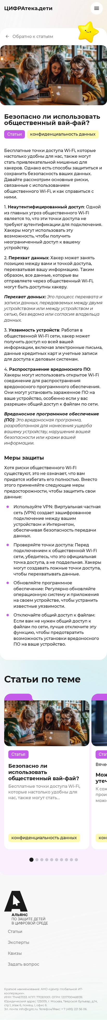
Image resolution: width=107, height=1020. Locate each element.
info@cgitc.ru (28, 1009)
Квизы (15, 953)
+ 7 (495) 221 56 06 (74, 1009)
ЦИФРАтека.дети (28, 8)
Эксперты (18, 942)
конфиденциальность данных (63, 134)
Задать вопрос (23, 964)
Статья (18, 754)
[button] (31, 860)
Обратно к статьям (32, 36)
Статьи (14, 134)
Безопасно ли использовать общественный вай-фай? (43, 772)
